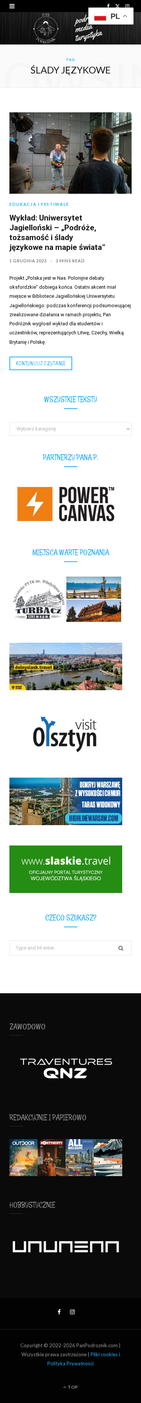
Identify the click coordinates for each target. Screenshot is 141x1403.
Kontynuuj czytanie (41, 363)
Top (72, 1387)
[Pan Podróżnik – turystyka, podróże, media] (70, 28)
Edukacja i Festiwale (39, 204)
